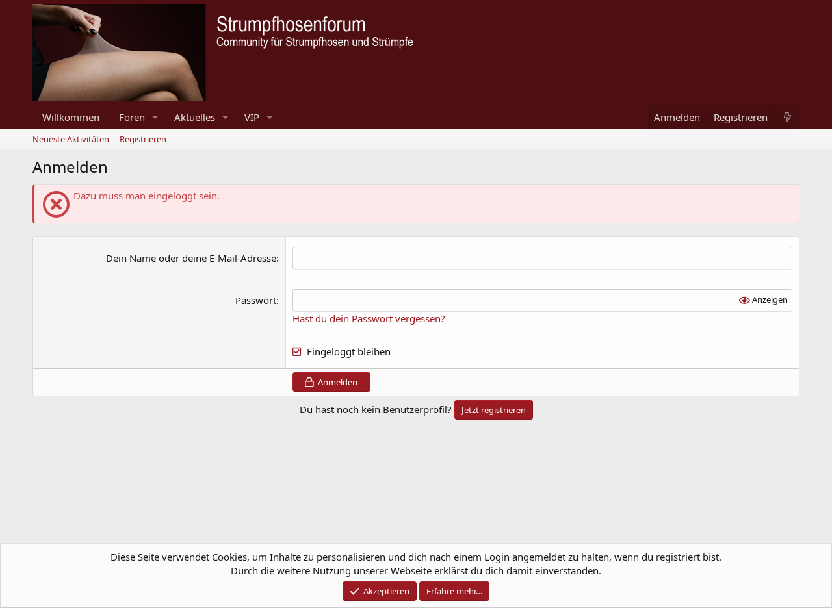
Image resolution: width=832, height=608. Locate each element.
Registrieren (143, 139)
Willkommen (70, 116)
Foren (132, 116)
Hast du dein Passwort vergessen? (368, 318)
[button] (155, 117)
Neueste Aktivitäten (70, 139)
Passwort (255, 300)
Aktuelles (194, 116)
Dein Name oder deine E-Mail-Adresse (191, 257)
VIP (251, 116)
